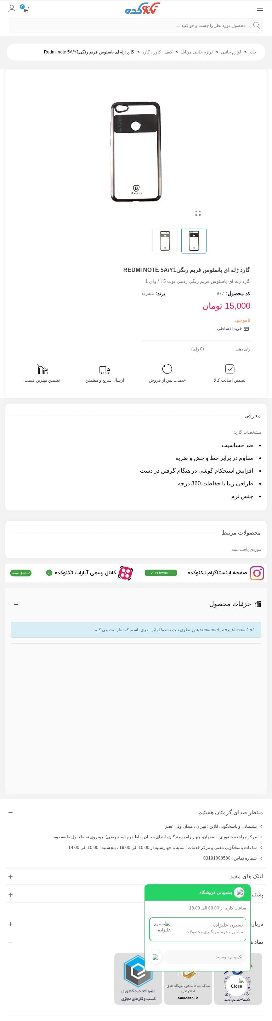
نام (257, 646)
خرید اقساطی (230, 328)
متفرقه (147, 293)
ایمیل (256, 673)
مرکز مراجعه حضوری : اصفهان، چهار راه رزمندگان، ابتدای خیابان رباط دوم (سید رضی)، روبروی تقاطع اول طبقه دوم (155, 836)
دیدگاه (254, 707)
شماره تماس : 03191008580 (230, 858)
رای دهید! (242, 349)
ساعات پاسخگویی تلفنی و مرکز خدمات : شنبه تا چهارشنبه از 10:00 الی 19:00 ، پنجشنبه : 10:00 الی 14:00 (162, 847)
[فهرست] (260, 8)
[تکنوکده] (142, 8)
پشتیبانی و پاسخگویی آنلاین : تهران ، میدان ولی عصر (211, 826)
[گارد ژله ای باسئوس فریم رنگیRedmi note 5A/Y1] (198, 213)
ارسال (241, 764)
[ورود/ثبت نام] (12, 8)
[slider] (219, 347)
